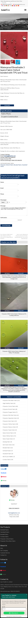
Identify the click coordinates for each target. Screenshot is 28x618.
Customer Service (5, 552)
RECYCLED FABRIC (8, 456)
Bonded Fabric (17, 165)
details (7, 273)
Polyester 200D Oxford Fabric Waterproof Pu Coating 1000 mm (14, 314)
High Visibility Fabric (8, 403)
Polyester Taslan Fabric (9, 430)
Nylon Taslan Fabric (8, 439)
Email (3, 606)
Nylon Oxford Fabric (8, 433)
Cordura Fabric (7, 459)
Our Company (4, 550)
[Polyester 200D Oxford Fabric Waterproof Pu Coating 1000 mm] (14, 309)
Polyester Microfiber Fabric (10, 400)
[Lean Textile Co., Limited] (5, 11)
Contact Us (3, 555)
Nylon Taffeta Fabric (8, 436)
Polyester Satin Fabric (8, 421)
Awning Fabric (6, 441)
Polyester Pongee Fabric (9, 412)
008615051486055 (7, 4)
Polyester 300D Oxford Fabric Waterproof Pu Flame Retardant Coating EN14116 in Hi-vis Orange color (14, 277)
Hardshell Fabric (7, 453)
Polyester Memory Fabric (9, 427)
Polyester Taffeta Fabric (9, 424)
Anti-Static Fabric (7, 444)
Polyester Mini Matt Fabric (10, 415)
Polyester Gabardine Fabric (10, 418)
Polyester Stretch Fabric (9, 409)
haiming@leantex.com (19, 4)
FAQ (1, 548)
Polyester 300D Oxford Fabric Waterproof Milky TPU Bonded (14, 351)
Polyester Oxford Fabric (22, 23)
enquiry (7, 105)
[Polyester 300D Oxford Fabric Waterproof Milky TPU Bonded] (14, 346)
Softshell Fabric (7, 450)
